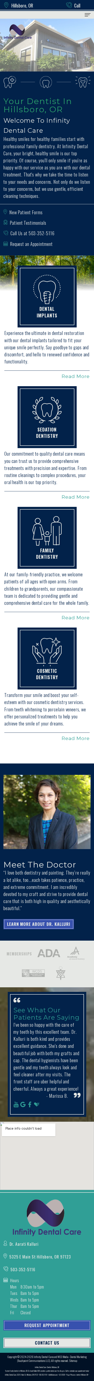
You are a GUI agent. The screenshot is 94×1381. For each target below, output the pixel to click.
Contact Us (47, 1343)
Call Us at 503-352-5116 (32, 233)
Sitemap (73, 1361)
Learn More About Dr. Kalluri (38, 924)
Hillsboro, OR (22, 5)
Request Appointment (46, 1325)
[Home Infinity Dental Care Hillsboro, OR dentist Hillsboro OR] (17, 31)
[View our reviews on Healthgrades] (37, 1104)
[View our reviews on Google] (23, 1104)
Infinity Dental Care (43, 1357)
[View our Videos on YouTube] (16, 1104)
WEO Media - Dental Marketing (72, 1357)
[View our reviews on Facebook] (30, 1104)
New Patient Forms (26, 212)
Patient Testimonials (28, 222)
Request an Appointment (31, 243)
